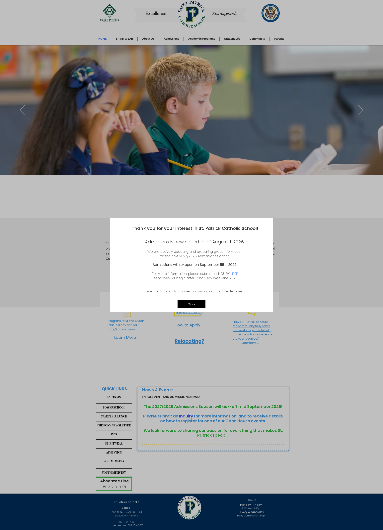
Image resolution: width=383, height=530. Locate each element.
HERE (234, 273)
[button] (191, 304)
